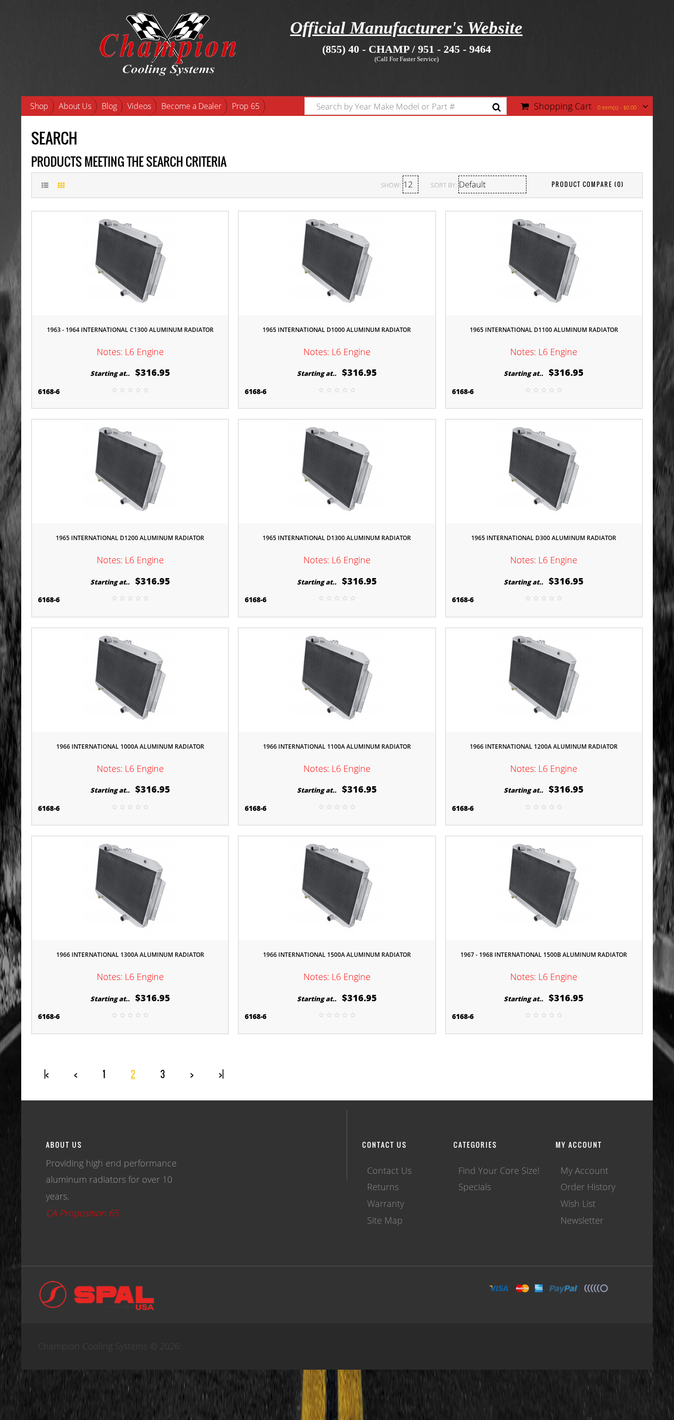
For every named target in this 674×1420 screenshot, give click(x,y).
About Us (75, 106)
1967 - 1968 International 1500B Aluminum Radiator (543, 954)
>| (221, 1074)
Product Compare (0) (588, 184)
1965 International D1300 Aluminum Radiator (336, 538)
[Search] (496, 107)
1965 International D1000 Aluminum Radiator (336, 330)
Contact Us (389, 1170)
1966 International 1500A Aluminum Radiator (337, 954)
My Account (584, 1170)
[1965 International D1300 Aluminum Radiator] (337, 470)
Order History (588, 1187)
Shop (39, 106)
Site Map (385, 1220)
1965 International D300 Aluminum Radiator (543, 538)
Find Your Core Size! (498, 1170)
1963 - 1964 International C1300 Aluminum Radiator (130, 330)
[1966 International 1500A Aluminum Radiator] (337, 887)
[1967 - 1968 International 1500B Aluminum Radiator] (543, 887)
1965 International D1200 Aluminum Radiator (130, 538)
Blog (109, 106)
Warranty (385, 1203)
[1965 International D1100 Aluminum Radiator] (543, 262)
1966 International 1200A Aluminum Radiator (544, 746)
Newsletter (582, 1220)
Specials (474, 1187)
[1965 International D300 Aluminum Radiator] (543, 470)
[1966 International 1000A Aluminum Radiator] (130, 679)
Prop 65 (246, 106)
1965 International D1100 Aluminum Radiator (544, 330)
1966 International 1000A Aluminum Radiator (130, 746)
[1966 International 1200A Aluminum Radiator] (543, 679)
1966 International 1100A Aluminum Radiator (337, 746)
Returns (383, 1187)
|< (46, 1074)
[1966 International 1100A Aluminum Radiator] (337, 679)
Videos (139, 106)
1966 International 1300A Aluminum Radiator (130, 954)
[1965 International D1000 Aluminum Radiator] (337, 262)
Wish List (578, 1203)
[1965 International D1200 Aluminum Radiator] (130, 470)
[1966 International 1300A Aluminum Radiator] (130, 887)
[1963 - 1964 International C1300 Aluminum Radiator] (130, 262)
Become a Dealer (191, 106)
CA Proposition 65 (82, 1213)
